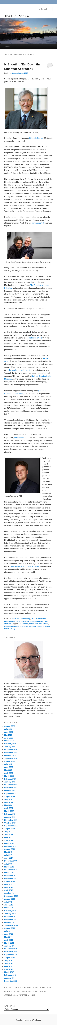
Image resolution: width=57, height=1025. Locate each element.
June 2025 (8, 767)
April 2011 (8, 940)
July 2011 (8, 931)
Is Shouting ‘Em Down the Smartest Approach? (22, 66)
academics (16, 618)
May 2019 (8, 852)
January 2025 (9, 781)
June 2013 (8, 887)
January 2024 (9, 817)
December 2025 (10, 749)
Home (7, 46)
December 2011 (10, 916)
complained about (21, 437)
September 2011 (11, 925)
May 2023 (8, 837)
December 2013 (10, 875)
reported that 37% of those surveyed (24, 566)
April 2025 (8, 773)
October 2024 (9, 790)
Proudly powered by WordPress (28, 1020)
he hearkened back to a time (20, 370)
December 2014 (10, 869)
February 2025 (10, 778)
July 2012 (8, 901)
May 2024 (8, 805)
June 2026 (8, 732)
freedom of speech (11, 626)
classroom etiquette (12, 621)
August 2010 (9, 957)
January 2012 (9, 913)
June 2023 (8, 834)
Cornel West (43, 623)
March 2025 (9, 776)
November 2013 (10, 878)
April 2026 (8, 737)
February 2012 (10, 910)
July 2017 (8, 855)
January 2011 (9, 945)
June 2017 (8, 858)
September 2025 (11, 758)
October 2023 (9, 822)
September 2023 (11, 825)
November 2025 (10, 752)
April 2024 (8, 808)
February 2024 (10, 814)
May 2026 (8, 735)
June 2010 (8, 963)
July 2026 (8, 729)
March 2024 (9, 811)
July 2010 (8, 960)
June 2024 (8, 802)
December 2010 (10, 948)
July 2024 (8, 799)
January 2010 (9, 978)
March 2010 (9, 972)
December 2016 (10, 860)
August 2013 (9, 881)
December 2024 (10, 784)
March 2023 (9, 843)
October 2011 (9, 922)
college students (36, 621)
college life (25, 621)
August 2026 (9, 726)
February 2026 (10, 743)
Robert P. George (36, 138)
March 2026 (9, 740)
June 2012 (8, 904)
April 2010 (8, 969)
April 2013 (8, 890)
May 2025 (8, 770)
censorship (25, 618)
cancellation (23, 623)
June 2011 (8, 934)
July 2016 (8, 863)
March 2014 (9, 872)
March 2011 (9, 943)
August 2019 (9, 849)
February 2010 (10, 975)
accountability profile (33, 337)
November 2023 (10, 820)
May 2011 (8, 937)
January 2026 (9, 746)
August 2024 (9, 796)
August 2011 (9, 928)
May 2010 (8, 966)
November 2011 (10, 919)
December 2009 (10, 981)
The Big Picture (16, 16)
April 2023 (8, 840)
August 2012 (9, 899)
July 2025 (8, 764)
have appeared (38, 222)
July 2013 (8, 884)
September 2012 (11, 896)
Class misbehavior (38, 618)
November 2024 (10, 787)
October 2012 (9, 893)
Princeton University (28, 626)
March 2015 (9, 866)
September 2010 (11, 954)
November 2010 (10, 951)
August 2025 (9, 761)
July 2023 (8, 831)
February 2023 (10, 846)
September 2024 (11, 793)
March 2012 (9, 907)
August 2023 (9, 828)
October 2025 (9, 755)
